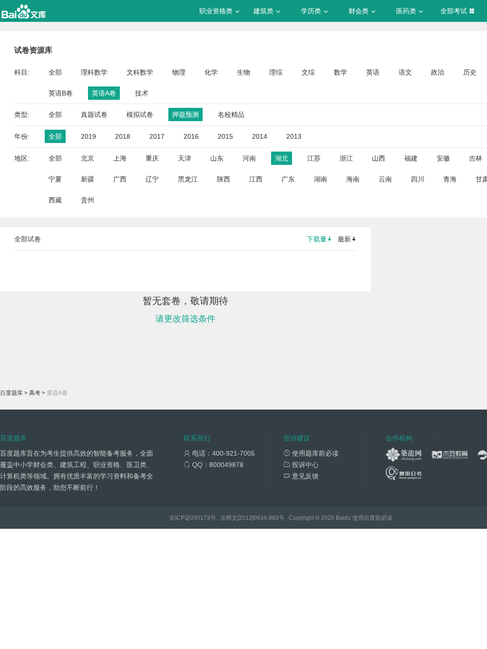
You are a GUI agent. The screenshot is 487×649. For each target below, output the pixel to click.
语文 (405, 72)
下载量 (317, 239)
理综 (275, 72)
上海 (120, 158)
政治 (437, 72)
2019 (88, 136)
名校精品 (231, 114)
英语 (373, 72)
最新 (344, 239)
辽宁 (152, 179)
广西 (120, 179)
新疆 (87, 179)
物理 (178, 72)
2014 (259, 136)
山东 (217, 158)
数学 (340, 72)
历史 (470, 72)
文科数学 (140, 72)
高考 (34, 393)
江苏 (314, 158)
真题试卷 (94, 114)
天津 (184, 158)
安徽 (443, 158)
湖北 (281, 158)
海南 (353, 179)
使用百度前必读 (372, 518)
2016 (191, 136)
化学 (211, 72)
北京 (87, 158)
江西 (256, 179)
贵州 (87, 200)
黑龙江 (188, 179)
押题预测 (185, 114)
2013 (294, 136)
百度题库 (11, 393)
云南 (385, 179)
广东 (288, 179)
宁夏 (55, 179)
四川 (417, 179)
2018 (122, 136)
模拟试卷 (140, 114)
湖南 (320, 179)
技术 (141, 93)
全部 (55, 72)
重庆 (152, 158)
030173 (200, 518)
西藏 (55, 200)
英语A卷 (104, 93)
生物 (243, 72)
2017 (157, 136)
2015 (225, 136)
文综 (308, 72)
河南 (249, 158)
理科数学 (94, 72)
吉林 (475, 158)
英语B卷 (61, 93)
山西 (378, 158)
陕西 (223, 179)
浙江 (346, 158)
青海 (450, 179)
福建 (411, 158)
